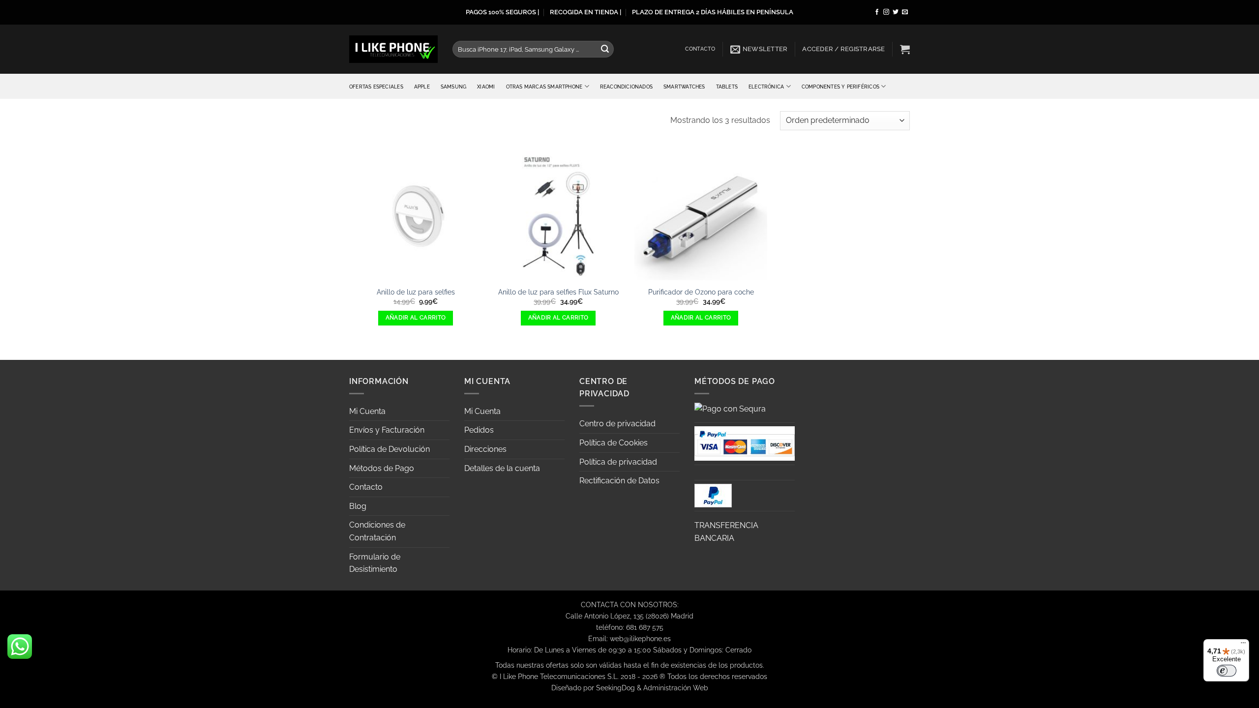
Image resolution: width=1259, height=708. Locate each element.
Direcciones (485, 449)
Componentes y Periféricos (840, 86)
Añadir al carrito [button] (416, 317)
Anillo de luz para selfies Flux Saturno (558, 292)
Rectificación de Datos (619, 480)
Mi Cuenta (367, 411)
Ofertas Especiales (376, 86)
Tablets (727, 86)
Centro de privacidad (617, 423)
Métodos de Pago (381, 468)
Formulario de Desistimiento (374, 563)
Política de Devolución (389, 449)
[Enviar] (605, 49)
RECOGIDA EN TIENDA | (585, 12)
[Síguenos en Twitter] (896, 12)
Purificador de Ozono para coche (701, 292)
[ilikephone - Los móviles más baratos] (393, 48)
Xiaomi (486, 86)
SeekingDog (615, 687)
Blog (357, 506)
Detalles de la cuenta (502, 468)
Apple (422, 86)
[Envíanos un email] (905, 12)
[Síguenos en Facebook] (877, 12)
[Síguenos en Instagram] (886, 12)
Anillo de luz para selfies (416, 292)
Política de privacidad (618, 462)
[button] (759, 49)
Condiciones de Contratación (377, 531)
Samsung (453, 86)
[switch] (1226, 671)
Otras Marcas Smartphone (544, 86)
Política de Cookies (613, 442)
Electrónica (766, 86)
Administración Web (675, 687)
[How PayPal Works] (744, 443)
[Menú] (1243, 645)
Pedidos (479, 430)
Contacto (700, 49)
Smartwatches (684, 86)
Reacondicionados (626, 86)
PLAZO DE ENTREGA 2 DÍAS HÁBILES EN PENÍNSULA (712, 12)
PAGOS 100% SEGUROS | (502, 12)
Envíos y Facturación (386, 430)
